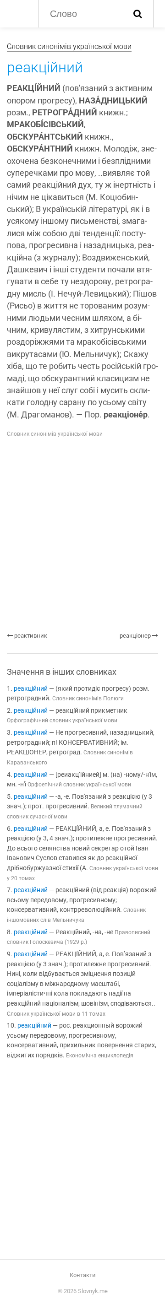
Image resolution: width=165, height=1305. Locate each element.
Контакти (83, 1275)
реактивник (30, 635)
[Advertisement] (82, 535)
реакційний (31, 689)
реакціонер (135, 635)
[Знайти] (137, 13)
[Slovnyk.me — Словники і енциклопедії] (18, 13)
